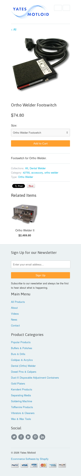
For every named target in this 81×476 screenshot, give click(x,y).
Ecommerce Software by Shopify (30, 459)
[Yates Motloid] (30, 12)
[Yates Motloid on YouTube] (28, 437)
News (14, 319)
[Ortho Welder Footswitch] (40, 64)
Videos (15, 313)
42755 (26, 172)
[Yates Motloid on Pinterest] (35, 437)
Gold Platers (18, 383)
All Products (18, 302)
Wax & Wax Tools (21, 419)
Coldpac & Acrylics (22, 360)
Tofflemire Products (22, 407)
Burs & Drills (18, 354)
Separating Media (21, 395)
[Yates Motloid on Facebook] (21, 437)
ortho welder (51, 172)
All (26, 168)
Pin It (31, 186)
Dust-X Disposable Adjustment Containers (35, 377)
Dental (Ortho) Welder (23, 366)
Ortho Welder (25, 177)
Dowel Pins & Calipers (23, 371)
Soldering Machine (21, 401)
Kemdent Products (21, 389)
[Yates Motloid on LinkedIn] (42, 437)
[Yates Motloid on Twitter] (14, 437)
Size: (14, 125)
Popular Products (21, 342)
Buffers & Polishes (21, 348)
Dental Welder (38, 168)
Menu (58, 8)
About (14, 308)
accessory (37, 172)
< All (13, 29)
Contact (15, 325)
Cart (66, 8)
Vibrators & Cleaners (23, 413)
